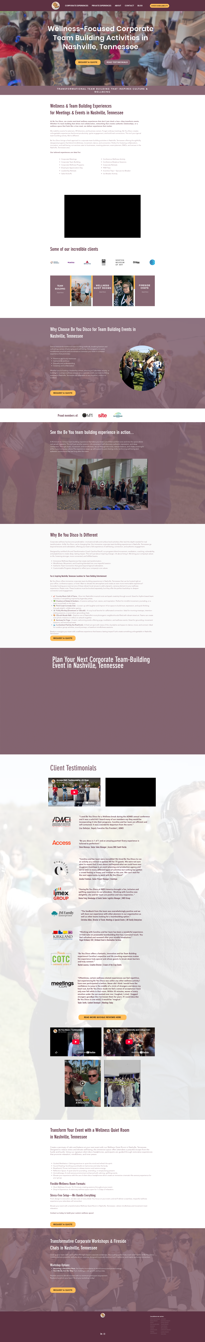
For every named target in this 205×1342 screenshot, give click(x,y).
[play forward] (152, 262)
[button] (76, 5)
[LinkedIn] (101, 1334)
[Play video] (102, 484)
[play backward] (53, 262)
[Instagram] (104, 1334)
